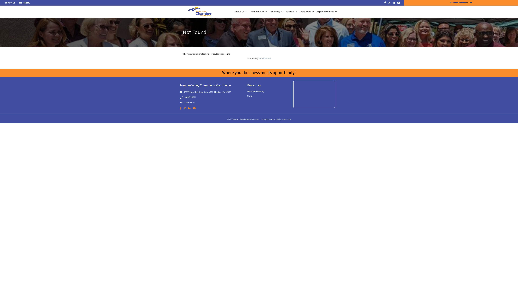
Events (290, 11)
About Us (239, 11)
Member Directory (255, 91)
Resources (305, 11)
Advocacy (275, 11)
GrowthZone (265, 58)
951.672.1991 (24, 3)
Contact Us (10, 3)
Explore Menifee (325, 11)
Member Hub (257, 11)
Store (249, 96)
